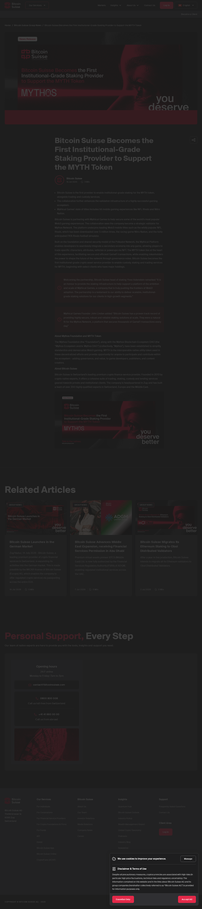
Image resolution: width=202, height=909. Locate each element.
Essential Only (123, 899)
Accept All (187, 899)
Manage (188, 858)
